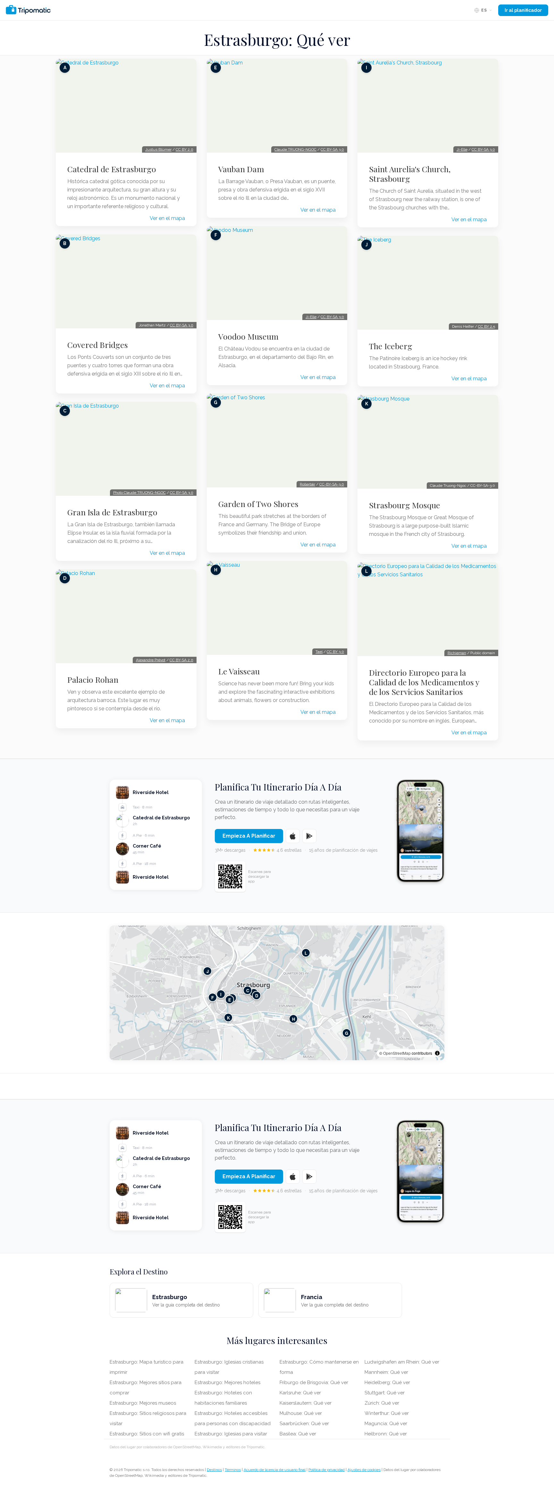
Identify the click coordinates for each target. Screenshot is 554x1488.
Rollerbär (307, 484)
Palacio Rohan (92, 679)
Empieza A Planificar (248, 836)
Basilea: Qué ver (298, 1434)
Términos (233, 1469)
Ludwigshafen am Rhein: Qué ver (402, 1362)
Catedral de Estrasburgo (111, 169)
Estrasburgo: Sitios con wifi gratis (147, 1434)
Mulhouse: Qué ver (301, 1413)
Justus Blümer (158, 149)
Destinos (214, 1469)
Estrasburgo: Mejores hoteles (227, 1382)
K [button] (228, 1018)
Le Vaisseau (239, 671)
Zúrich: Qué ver (382, 1403)
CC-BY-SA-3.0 (331, 484)
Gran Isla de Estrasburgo (112, 512)
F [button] (212, 997)
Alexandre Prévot (150, 660)
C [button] (247, 990)
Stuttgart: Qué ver (385, 1393)
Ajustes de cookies (364, 1469)
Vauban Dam (241, 169)
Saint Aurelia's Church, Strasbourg (409, 173)
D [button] (256, 996)
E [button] (229, 1000)
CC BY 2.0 (184, 149)
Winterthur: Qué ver (387, 1413)
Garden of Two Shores (258, 504)
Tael (319, 651)
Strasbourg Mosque (404, 505)
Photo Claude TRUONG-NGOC (139, 492)
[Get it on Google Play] (309, 836)
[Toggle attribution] (437, 1053)
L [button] (306, 953)
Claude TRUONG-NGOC (295, 149)
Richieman (457, 653)
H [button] (293, 1019)
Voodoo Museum (248, 336)
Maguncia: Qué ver (386, 1423)
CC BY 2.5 (486, 326)
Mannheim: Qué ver (386, 1372)
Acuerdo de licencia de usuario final (275, 1469)
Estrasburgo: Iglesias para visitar (231, 1434)
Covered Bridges (97, 345)
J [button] (207, 971)
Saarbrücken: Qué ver (304, 1423)
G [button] (346, 1033)
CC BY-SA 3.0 (181, 325)
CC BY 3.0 (335, 651)
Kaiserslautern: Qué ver (306, 1403)
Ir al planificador (523, 10)
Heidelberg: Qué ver (387, 1382)
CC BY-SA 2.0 (181, 660)
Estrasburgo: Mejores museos (143, 1403)
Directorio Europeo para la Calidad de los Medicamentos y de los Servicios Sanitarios (424, 682)
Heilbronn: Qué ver (386, 1434)
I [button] (221, 994)
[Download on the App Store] (293, 836)
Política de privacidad (326, 1469)
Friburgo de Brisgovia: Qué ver (314, 1382)
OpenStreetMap (397, 1053)
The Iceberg (390, 346)
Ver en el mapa (167, 218)
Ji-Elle (311, 317)
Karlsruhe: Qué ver (300, 1393)
